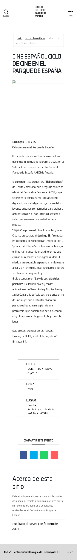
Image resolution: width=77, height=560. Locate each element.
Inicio (19, 38)
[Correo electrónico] (54, 455)
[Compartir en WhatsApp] (44, 455)
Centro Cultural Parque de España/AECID (36, 552)
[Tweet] (34, 455)
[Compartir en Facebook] (23, 455)
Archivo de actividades (35, 38)
